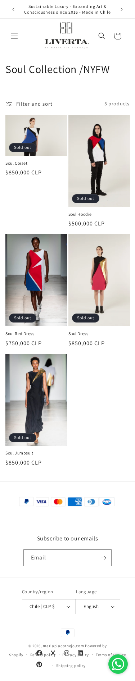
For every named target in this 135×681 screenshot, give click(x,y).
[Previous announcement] (13, 9)
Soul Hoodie (80, 214)
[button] (14, 36)
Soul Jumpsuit (19, 453)
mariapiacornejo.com (63, 645)
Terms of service (111, 654)
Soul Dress (78, 333)
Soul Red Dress (19, 333)
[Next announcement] (122, 9)
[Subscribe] (103, 557)
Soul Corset (16, 163)
